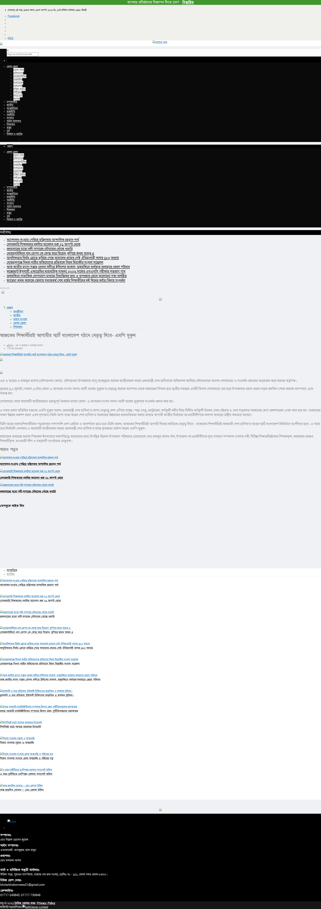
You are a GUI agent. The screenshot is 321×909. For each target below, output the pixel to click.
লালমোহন (18, 82)
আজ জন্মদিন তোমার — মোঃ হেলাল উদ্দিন (22, 790)
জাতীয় (10, 105)
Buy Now (13, 140)
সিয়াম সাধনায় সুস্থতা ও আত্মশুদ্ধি (17, 742)
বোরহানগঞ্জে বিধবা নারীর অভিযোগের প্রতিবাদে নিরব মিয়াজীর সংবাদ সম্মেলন (55, 262)
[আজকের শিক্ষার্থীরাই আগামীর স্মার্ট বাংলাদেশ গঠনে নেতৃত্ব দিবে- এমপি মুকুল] (160, 355)
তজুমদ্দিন (17, 79)
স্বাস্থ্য (9, 127)
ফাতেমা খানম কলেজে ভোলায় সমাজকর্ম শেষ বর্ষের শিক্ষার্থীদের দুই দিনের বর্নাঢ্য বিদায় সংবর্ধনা (66, 280)
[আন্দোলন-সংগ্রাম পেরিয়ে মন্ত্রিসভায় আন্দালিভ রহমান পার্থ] (29, 581)
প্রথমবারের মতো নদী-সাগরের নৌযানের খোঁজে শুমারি (40, 249)
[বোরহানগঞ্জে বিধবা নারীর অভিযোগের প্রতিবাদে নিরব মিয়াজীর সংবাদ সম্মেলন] (39, 659)
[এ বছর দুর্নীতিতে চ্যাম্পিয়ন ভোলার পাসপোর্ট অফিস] (26, 770)
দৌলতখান (18, 73)
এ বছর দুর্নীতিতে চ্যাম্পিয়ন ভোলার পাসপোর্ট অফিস (26, 774)
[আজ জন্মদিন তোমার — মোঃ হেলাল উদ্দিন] (21, 786)
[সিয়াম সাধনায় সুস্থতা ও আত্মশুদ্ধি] (17, 738)
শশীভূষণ (17, 92)
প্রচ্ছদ (10, 308)
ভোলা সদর (18, 70)
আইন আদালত (14, 121)
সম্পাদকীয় (12, 102)
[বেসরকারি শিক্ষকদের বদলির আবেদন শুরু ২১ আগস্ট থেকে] (30, 596)
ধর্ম (8, 131)
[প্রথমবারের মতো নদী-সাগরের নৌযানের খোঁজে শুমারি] (27, 612)
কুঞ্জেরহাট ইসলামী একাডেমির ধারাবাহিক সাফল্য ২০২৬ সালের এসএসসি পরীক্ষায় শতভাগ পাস (66, 271)
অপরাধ (10, 118)
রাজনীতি (11, 111)
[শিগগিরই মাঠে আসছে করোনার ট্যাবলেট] (21, 722)
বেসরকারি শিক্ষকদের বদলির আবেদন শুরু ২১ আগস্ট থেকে (43, 244)
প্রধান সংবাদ (20, 319)
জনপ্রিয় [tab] (11, 574)
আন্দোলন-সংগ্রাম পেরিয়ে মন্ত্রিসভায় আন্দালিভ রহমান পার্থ (43, 240)
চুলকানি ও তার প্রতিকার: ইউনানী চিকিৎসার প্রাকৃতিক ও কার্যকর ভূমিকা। (37, 695)
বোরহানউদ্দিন (19, 76)
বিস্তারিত (188, 2)
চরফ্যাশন (17, 86)
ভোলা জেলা (12, 66)
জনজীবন (18, 312)
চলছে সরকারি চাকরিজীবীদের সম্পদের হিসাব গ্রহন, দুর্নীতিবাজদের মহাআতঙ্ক (39, 711)
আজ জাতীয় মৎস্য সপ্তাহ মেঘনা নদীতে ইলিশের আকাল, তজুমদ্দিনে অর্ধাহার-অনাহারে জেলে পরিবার (68, 267)
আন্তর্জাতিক (12, 108)
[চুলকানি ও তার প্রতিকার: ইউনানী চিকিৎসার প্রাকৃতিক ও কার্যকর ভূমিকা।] (36, 691)
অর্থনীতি (11, 115)
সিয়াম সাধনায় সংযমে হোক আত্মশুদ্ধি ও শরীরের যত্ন (26, 758)
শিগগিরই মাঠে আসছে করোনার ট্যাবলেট (20, 727)
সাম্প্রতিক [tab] (12, 570)
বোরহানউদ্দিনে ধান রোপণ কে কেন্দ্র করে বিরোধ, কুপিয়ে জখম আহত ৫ (50, 253)
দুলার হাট (18, 95)
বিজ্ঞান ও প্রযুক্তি (14, 134)
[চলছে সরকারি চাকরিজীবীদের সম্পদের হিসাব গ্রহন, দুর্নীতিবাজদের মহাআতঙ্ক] (38, 707)
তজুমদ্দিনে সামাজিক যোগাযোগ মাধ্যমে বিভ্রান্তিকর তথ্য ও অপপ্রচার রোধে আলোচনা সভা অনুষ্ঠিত (67, 276)
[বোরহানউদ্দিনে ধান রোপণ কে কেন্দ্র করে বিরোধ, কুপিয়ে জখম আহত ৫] (35, 628)
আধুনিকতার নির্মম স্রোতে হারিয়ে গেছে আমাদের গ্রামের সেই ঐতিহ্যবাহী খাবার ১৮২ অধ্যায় (63, 258)
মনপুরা (16, 98)
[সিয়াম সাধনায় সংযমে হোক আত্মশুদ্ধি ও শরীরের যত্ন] (26, 754)
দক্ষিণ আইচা (19, 89)
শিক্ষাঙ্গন (11, 124)
